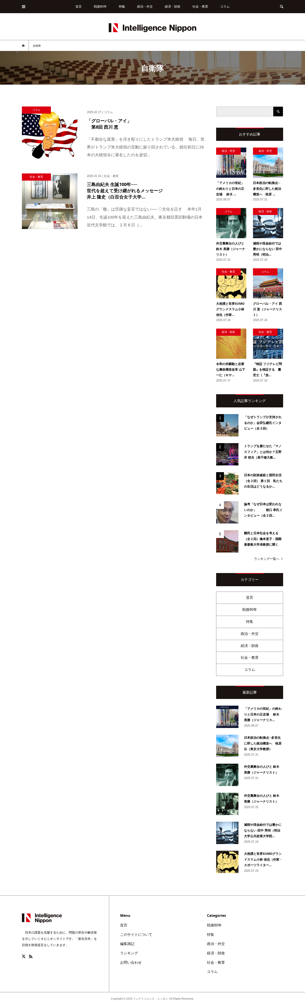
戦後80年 (100, 6)
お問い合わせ (131, 962)
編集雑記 (127, 944)
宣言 (78, 6)
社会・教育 (200, 6)
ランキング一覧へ (266, 559)
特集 (122, 6)
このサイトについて (136, 934)
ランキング (129, 953)
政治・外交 (145, 6)
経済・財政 (172, 6)
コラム (225, 6)
